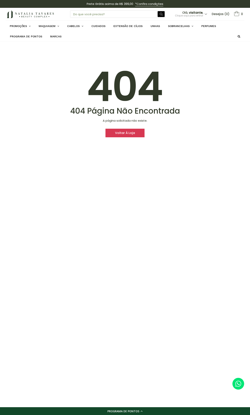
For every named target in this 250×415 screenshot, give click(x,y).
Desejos (220, 14)
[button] (125, 411)
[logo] (30, 14)
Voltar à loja (125, 133)
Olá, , (189, 14)
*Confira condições (149, 4)
